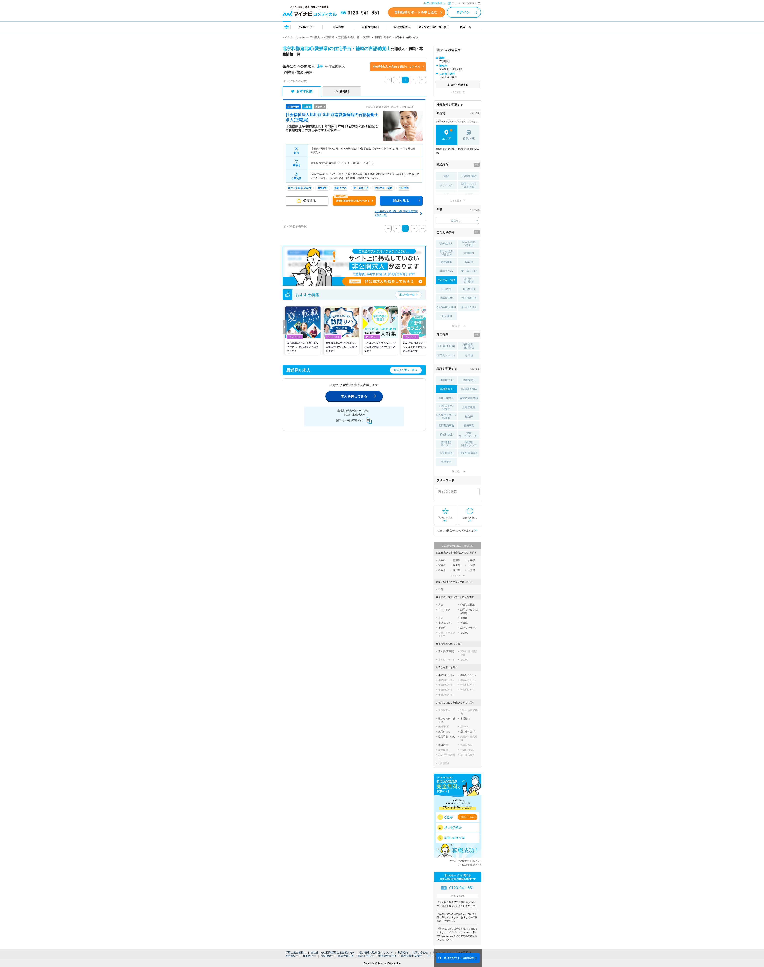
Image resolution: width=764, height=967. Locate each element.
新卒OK (468, 262)
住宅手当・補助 (446, 280)
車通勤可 (469, 252)
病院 (446, 176)
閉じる (455, 326)
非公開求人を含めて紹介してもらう (397, 66)
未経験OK (446, 262)
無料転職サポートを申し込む (415, 12)
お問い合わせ (420, 952)
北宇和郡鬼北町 (382, 37)
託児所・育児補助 (469, 280)
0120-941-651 (360, 13)
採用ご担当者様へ (434, 2)
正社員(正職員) (446, 346)
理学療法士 (292, 955)
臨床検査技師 (346, 955)
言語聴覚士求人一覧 (348, 37)
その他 (469, 355)
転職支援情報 (402, 27)
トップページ (287, 27)
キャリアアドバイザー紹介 (434, 27)
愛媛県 (366, 37)
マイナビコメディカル (294, 37)
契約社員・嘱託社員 (468, 346)
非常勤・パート (446, 355)
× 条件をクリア (458, 92)
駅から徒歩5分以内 (468, 244)
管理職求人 (446, 243)
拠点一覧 (465, 27)
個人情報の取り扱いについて (376, 952)
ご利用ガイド (307, 27)
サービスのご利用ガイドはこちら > (465, 861)
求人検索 (338, 27)
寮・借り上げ (469, 271)
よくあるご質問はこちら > (469, 865)
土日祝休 (446, 289)
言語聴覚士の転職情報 (322, 37)
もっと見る (456, 200)
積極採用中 (446, 298)
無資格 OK (469, 289)
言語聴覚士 (327, 955)
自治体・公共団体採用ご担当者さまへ (333, 952)
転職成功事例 (370, 27)
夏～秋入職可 (469, 307)
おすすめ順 (304, 91)
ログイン (463, 12)
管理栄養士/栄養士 (411, 955)
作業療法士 (309, 955)
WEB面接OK (468, 298)
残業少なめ (446, 271)
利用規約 (403, 952)
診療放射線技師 (387, 955)
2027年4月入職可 (446, 307)
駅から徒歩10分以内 (446, 253)
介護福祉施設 (469, 176)
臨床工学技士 (366, 955)
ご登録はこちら (466, 817)
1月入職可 (446, 316)
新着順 (344, 91)
